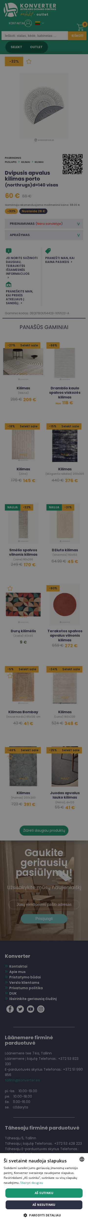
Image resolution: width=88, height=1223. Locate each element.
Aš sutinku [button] (44, 1193)
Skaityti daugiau (31, 1183)
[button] (44, 1215)
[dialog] (44, 611)
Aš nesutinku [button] (44, 1205)
